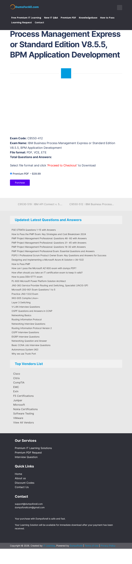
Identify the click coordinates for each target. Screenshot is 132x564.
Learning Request (21, 22)
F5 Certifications (23, 395)
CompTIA (18, 382)
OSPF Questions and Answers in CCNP (32, 311)
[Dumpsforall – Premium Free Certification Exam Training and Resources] (25, 6)
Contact (39, 22)
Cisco (16, 373)
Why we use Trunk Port (24, 353)
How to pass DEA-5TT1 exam (27, 276)
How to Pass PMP (21, 264)
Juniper (17, 400)
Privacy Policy (108, 545)
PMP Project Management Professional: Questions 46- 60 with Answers (49, 238)
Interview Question (26, 457)
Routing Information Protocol (27, 319)
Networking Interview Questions (28, 323)
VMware (18, 418)
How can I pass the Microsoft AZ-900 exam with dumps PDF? (44, 268)
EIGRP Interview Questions (25, 336)
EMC (16, 387)
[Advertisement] (66, 109)
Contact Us (22, 487)
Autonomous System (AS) (25, 349)
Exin (15, 391)
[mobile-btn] (119, 7)
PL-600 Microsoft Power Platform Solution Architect (39, 281)
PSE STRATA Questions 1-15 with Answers (34, 229)
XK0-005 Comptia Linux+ (25, 298)
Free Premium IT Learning (26, 17)
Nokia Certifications (25, 409)
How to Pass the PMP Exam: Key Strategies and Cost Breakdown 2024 (49, 234)
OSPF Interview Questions (25, 332)
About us (20, 478)
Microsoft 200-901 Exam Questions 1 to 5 (33, 289)
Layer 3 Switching (21, 302)
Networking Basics (21, 315)
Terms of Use (92, 545)
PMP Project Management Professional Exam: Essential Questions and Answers (53, 251)
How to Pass (107, 17)
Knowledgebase (88, 17)
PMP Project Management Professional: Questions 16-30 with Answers (49, 246)
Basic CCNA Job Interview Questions (31, 345)
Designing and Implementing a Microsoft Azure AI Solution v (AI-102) (48, 259)
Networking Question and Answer (29, 340)
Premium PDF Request (28, 452)
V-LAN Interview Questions (26, 306)
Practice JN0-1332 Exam (25, 294)
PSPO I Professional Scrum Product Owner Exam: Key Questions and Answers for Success (59, 255)
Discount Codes (24, 482)
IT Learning (49, 545)
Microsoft (19, 404)
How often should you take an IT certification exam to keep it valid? (47, 272)
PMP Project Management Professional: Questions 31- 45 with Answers (49, 242)
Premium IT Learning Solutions (33, 448)
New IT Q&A (51, 17)
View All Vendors (23, 422)
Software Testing (23, 413)
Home (18, 473)
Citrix (16, 378)
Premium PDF (68, 17)
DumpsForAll (76, 545)
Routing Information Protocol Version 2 (32, 328)
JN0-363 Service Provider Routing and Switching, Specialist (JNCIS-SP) (50, 285)
